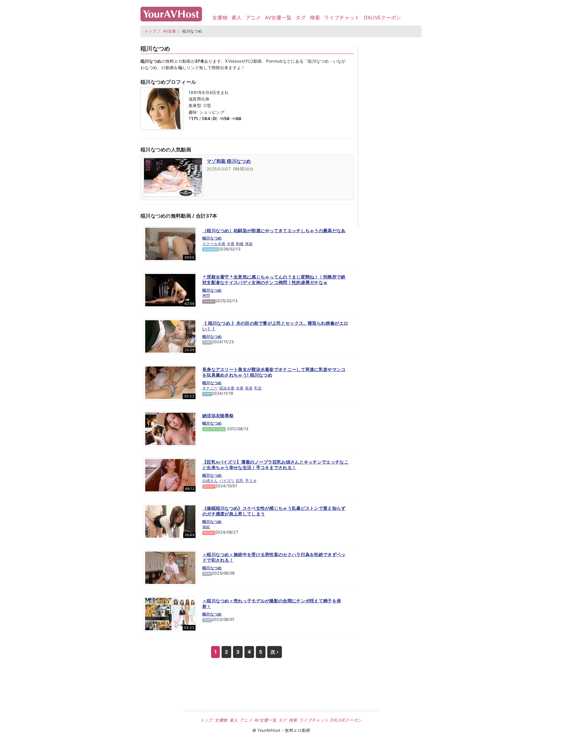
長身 (249, 388)
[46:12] (170, 474)
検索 (315, 17)
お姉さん (210, 480)
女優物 (219, 17)
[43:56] (170, 289)
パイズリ (227, 480)
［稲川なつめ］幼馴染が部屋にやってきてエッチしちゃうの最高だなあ (274, 230)
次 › (274, 652)
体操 (249, 243)
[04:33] (170, 613)
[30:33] (170, 382)
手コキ (251, 480)
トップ (150, 31)
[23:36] (170, 336)
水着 (231, 243)
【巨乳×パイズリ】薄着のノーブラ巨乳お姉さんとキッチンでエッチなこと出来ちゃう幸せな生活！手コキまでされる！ (275, 465)
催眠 (206, 526)
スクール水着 (214, 243)
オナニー (210, 388)
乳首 (258, 388)
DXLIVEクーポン (382, 17)
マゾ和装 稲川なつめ (229, 161)
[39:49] (170, 521)
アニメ (253, 17)
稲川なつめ (212, 238)
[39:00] (170, 243)
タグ (301, 17)
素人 (237, 17)
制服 (240, 243)
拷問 (206, 295)
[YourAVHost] (171, 13)
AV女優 (169, 31)
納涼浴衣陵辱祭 (218, 415)
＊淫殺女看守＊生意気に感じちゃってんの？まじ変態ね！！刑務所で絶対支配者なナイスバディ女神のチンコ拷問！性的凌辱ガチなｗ (274, 280)
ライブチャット (341, 17)
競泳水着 (227, 388)
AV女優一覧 (278, 17)
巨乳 (240, 480)
